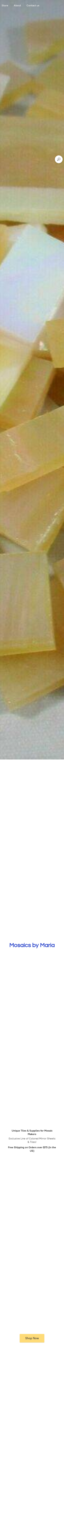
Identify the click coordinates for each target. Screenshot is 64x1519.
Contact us (33, 5)
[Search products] (59, 159)
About (17, 5)
